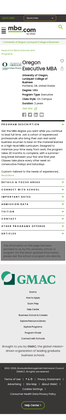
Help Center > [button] (33, 405)
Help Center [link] (33, 309)
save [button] (62, 61)
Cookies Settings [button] (32, 389)
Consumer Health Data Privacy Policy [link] (33, 394)
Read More (7, 175)
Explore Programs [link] (33, 326)
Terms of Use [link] (12, 379)
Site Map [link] (31, 384)
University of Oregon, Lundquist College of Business (31, 42)
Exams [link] (33, 291)
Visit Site (27, 108)
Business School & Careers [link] (33, 315)
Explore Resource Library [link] (33, 320)
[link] (33, 277)
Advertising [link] (14, 384)
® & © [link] (29, 379)
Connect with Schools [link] (33, 338)
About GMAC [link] (50, 384)
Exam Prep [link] (33, 303)
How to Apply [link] (33, 297)
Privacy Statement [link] (49, 379)
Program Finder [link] (33, 332)
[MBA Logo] (22, 29)
